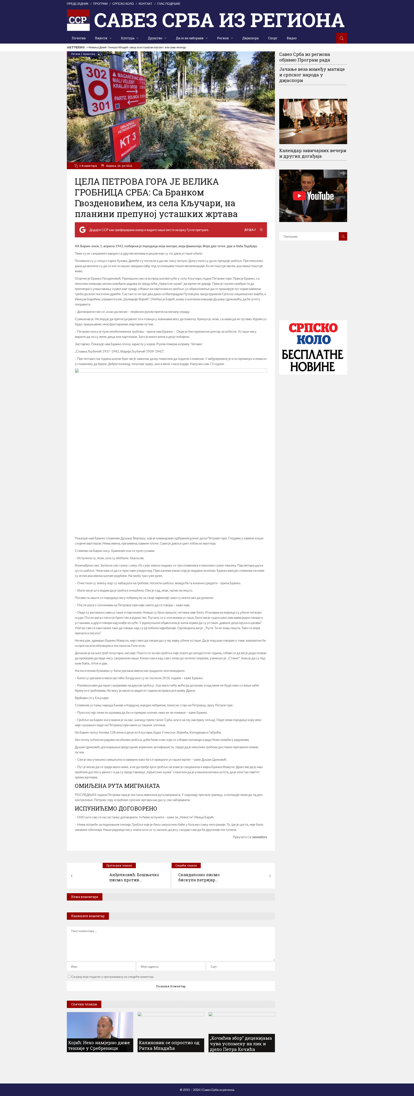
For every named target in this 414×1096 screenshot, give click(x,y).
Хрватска (89, 53)
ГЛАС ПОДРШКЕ (168, 3)
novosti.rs (259, 837)
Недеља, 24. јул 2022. (119, 165)
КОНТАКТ (145, 3)
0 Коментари (88, 165)
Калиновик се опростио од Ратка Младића (169, 1045)
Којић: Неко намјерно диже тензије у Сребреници (118, 47)
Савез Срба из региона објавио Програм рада (304, 57)
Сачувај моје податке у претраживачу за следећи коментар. (112, 976)
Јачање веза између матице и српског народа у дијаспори (312, 74)
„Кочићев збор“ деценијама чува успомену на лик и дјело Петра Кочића (241, 1043)
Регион (75, 53)
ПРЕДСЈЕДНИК (77, 3)
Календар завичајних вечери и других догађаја (312, 153)
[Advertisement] (313, 287)
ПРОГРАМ (100, 3)
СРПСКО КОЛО (123, 3)
